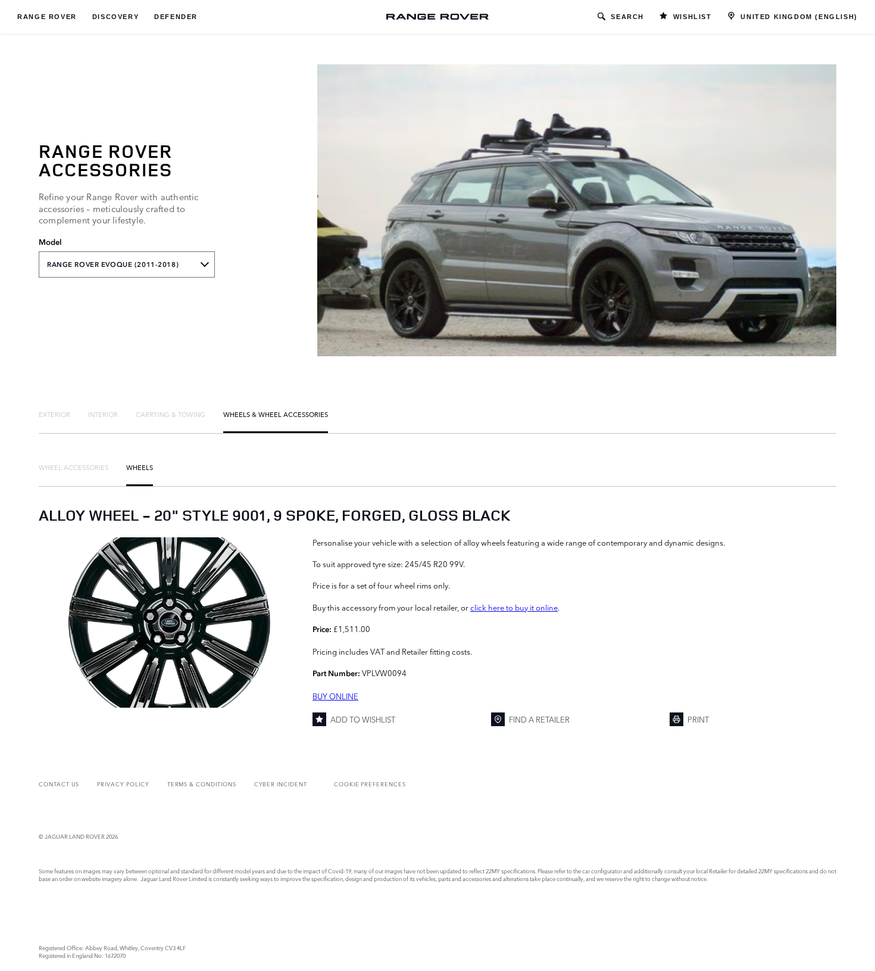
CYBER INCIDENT (280, 784)
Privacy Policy (123, 784)
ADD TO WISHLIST (362, 719)
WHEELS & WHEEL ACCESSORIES (275, 414)
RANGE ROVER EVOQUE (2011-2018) (113, 264)
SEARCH (627, 16)
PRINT (698, 719)
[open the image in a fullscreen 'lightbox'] (170, 622)
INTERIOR (103, 414)
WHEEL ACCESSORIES (73, 467)
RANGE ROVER (47, 16)
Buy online (335, 695)
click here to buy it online (514, 607)
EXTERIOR (54, 414)
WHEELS (139, 467)
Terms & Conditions (201, 784)
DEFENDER (176, 16)
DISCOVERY (115, 16)
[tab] (54, 414)
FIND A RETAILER (539, 719)
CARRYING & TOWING (170, 414)
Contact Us (59, 784)
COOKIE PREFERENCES (370, 784)
